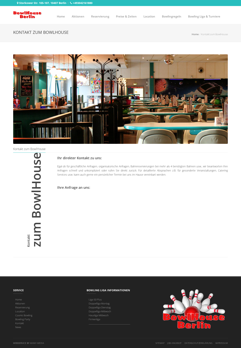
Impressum (221, 343)
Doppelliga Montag (99, 303)
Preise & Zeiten (126, 16)
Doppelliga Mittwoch (100, 311)
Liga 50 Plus (95, 299)
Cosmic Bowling (23, 315)
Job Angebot (174, 343)
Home (61, 16)
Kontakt (19, 323)
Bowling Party (22, 319)
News (18, 327)
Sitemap (160, 343)
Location (149, 16)
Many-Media (37, 343)
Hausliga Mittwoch (99, 315)
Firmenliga (94, 319)
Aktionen (78, 16)
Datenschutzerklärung (199, 343)
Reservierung (100, 16)
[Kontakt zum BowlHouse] (120, 99)
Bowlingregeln (171, 16)
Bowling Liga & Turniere (204, 16)
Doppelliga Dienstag (100, 307)
